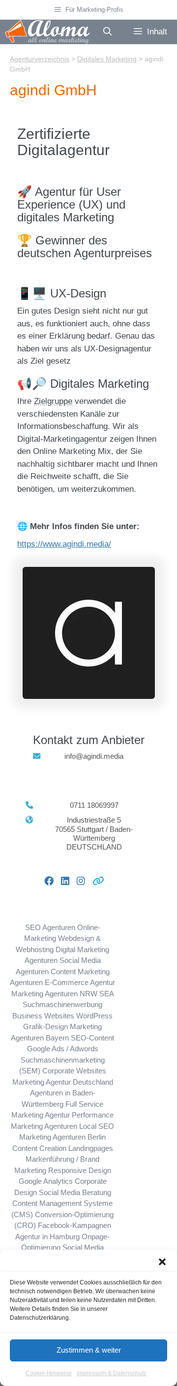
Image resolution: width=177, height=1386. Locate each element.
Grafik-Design (45, 1026)
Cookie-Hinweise (49, 1373)
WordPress (94, 1016)
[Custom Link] (94, 881)
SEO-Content (92, 1038)
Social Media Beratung (75, 1192)
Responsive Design (79, 1170)
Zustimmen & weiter (89, 1350)
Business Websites (43, 1016)
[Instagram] (77, 881)
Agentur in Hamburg (47, 1236)
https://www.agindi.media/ (64, 544)
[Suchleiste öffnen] (107, 32)
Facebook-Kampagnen (74, 1225)
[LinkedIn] (61, 881)
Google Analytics (46, 1181)
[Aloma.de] (47, 32)
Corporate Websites (74, 1070)
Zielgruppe (53, 401)
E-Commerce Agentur (80, 982)
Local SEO (96, 1126)
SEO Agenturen (50, 927)
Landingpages (90, 1148)
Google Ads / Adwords (62, 1048)
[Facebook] (45, 881)
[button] (162, 1262)
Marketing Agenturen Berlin (62, 1137)
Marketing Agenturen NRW (54, 993)
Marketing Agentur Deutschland (62, 1082)
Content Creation (39, 1148)
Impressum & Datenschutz (112, 1373)
